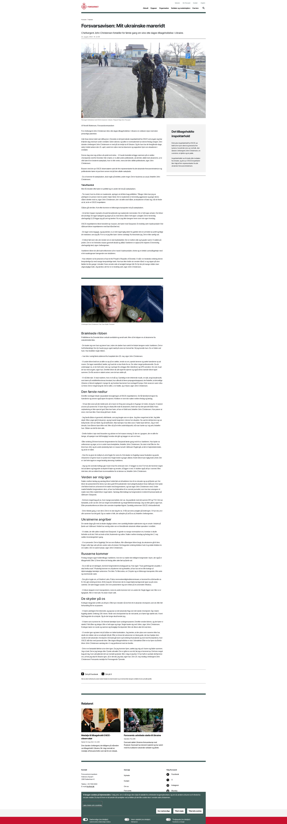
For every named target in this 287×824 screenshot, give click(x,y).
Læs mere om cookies (92, 805)
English (203, 3)
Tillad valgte (179, 811)
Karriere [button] (195, 8)
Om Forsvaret (186, 3)
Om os (126, 786)
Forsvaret (83, 19)
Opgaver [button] (153, 8)
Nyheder (177, 3)
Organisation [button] (164, 8)
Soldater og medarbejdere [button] (180, 8)
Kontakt (195, 3)
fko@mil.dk (90, 786)
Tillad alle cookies (195, 811)
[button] (203, 9)
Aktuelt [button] (145, 8)
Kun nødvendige (164, 811)
